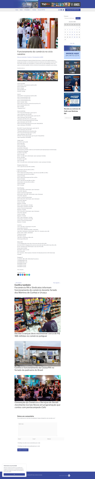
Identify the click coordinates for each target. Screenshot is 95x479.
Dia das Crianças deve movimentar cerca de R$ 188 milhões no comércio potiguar (37, 334)
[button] (30, 10)
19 (69, 34)
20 (72, 34)
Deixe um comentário (22, 57)
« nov (71, 43)
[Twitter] (63, 10)
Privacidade (27, 9)
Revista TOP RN (41, 9)
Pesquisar (66, 16)
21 (74, 34)
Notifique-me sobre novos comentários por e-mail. (29, 442)
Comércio (29, 57)
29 (77, 37)
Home (16, 9)
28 (74, 37)
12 (69, 32)
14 (74, 32)
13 (72, 32)
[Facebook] (61, 10)
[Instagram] (59, 10)
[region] (14, 470)
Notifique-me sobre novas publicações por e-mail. (29, 446)
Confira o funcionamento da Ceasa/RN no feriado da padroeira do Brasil (34, 368)
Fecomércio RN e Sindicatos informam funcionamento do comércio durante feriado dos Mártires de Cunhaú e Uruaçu (36, 290)
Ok (14, 474)
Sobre (21, 9)
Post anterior (18, 282)
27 (72, 37)
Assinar (76, 118)
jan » (74, 43)
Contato (34, 9)
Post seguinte (57, 282)
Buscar (78, 18)
